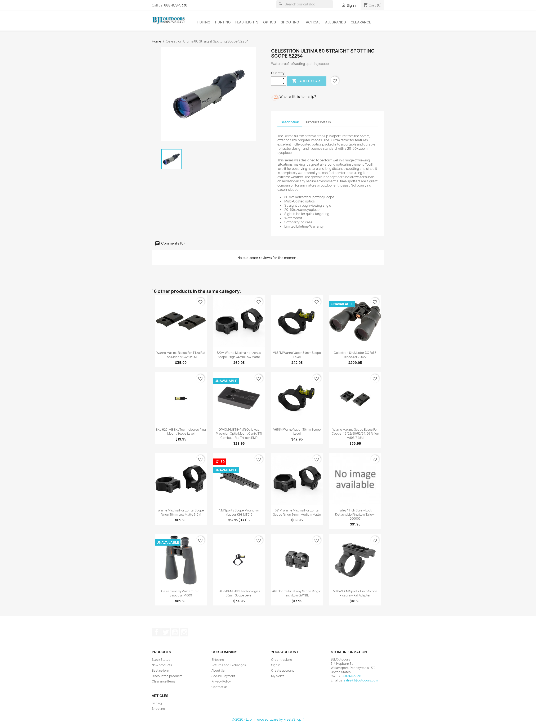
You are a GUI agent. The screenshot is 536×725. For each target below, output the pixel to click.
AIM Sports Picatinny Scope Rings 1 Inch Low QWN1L (297, 593)
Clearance (361, 22)
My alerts (277, 676)
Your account (284, 652)
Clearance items (163, 681)
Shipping (217, 660)
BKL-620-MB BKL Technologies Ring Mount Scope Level (181, 432)
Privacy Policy (221, 681)
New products (162, 665)
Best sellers (160, 670)
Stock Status (161, 660)
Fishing (203, 22)
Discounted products (167, 676)
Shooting (290, 22)
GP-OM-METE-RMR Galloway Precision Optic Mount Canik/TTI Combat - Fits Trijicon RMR (239, 434)
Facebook (156, 632)
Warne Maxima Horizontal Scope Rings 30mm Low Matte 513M (181, 512)
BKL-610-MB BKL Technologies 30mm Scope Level (239, 593)
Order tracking (281, 660)
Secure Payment (223, 676)
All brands (335, 22)
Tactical (312, 22)
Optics (269, 22)
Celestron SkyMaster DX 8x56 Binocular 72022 (355, 355)
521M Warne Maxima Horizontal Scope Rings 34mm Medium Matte (297, 512)
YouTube (175, 632)
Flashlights (246, 22)
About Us (218, 670)
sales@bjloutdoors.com (361, 680)
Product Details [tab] (318, 122)
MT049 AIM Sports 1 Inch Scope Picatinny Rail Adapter (355, 593)
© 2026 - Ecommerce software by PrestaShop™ (268, 719)
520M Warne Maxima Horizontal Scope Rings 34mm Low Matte (238, 355)
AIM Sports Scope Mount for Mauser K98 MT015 (239, 512)
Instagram (184, 632)
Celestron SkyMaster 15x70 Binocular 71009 (180, 593)
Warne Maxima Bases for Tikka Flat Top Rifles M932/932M (180, 355)
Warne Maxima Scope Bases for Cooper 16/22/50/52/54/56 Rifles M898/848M (355, 434)
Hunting (223, 22)
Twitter (165, 632)
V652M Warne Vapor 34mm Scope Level (297, 355)
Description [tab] (290, 122)
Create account (282, 670)
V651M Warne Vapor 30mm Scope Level (297, 432)
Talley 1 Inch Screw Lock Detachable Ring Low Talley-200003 (355, 514)
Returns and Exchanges (228, 665)
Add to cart (307, 80)
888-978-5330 (175, 5)
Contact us (219, 687)
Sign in (276, 665)
